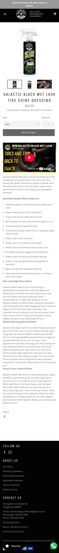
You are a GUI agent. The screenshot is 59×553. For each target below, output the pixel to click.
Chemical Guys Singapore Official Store (26, 541)
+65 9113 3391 (21, 514)
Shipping (24, 110)
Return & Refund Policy (15, 527)
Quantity (46, 118)
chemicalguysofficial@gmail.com (27, 511)
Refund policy (10, 489)
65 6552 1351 (17, 517)
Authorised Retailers (13, 475)
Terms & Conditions (13, 531)
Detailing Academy (13, 471)
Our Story (8, 466)
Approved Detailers (13, 480)
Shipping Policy (11, 522)
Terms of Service (11, 485)
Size (5, 118)
